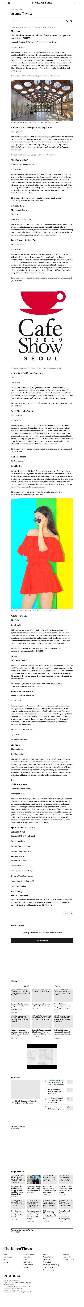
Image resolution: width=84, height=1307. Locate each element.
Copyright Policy (48, 1270)
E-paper (26, 1259)
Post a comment (42, 941)
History (6, 1259)
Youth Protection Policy (51, 1265)
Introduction (8, 1257)
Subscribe (26, 1257)
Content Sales (28, 1265)
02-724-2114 (9, 1284)
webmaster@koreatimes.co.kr (23, 1282)
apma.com (15, 734)
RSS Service (27, 1262)
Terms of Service (48, 1267)
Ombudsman (47, 1259)
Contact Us (7, 1262)
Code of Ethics (48, 1257)
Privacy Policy (47, 1262)
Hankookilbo (67, 1257)
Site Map (26, 1267)
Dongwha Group (68, 1259)
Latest (26, 986)
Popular (57, 986)
